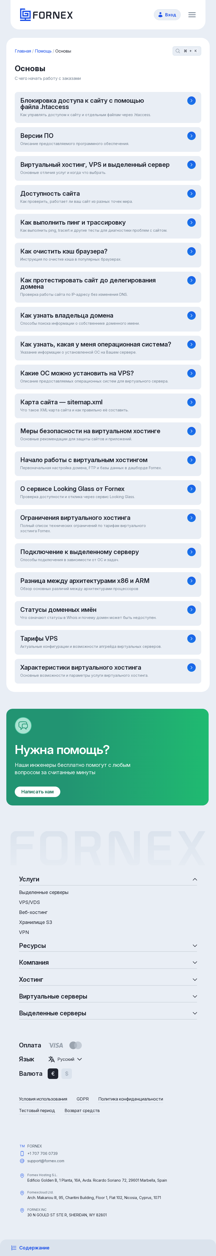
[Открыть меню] (192, 14)
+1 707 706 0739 (42, 1153)
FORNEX (34, 1146)
